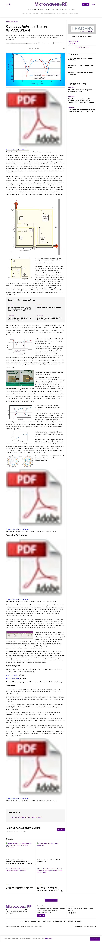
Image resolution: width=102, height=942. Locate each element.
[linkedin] (32, 48)
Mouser (71, 43)
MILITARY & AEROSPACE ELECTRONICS (73, 921)
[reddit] (38, 48)
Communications (74, 13)
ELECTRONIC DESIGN (36, 921)
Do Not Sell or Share (21, 926)
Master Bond (72, 41)
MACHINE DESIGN (47, 921)
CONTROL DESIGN (57, 921)
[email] (41, 48)
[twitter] (35, 48)
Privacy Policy (30, 926)
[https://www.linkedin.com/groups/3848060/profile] (71, 913)
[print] (64, 48)
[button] (7, 4)
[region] (51, 939)
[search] (10, 4)
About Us (8, 926)
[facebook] (30, 48)
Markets (35, 13)
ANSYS (37, 384)
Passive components (12, 21)
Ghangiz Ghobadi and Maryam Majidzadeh (18, 43)
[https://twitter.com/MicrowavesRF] (73, 913)
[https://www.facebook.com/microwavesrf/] (69, 913)
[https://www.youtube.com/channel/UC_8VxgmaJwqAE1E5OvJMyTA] (75, 913)
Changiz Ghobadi (11, 675)
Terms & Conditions (39, 926)
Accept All (94, 938)
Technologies (27, 13)
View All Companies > (82, 47)
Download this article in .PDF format (17, 150)
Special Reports (62, 13)
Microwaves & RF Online (48, 13)
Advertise (13, 926)
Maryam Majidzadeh (12, 678)
